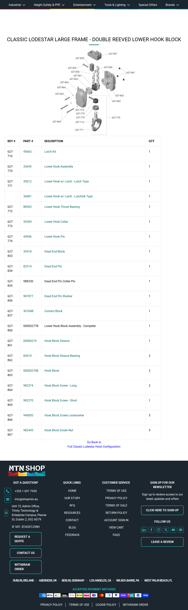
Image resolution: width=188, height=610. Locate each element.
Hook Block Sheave (56, 341)
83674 (27, 356)
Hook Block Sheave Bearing (62, 356)
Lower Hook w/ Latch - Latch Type (66, 181)
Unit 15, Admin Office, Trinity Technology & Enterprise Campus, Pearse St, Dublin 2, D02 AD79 (29, 512)
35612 (27, 181)
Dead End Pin (53, 266)
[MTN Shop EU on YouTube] (173, 530)
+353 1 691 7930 (26, 491)
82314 (27, 266)
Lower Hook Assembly (58, 166)
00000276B (30, 370)
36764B (28, 311)
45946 (27, 236)
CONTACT (72, 520)
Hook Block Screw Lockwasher (64, 415)
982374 (28, 385)
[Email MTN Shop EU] (181, 530)
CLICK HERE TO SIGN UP (162, 510)
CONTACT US (26, 553)
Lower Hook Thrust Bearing (62, 207)
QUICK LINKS (72, 482)
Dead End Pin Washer (58, 296)
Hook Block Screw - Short (60, 400)
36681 (27, 196)
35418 (27, 251)
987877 (28, 296)
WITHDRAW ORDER (22, 567)
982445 (28, 430)
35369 (27, 221)
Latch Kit (50, 151)
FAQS (116, 535)
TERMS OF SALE (116, 505)
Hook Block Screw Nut (58, 430)
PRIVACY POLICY (116, 498)
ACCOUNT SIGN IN (116, 520)
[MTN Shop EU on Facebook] (151, 530)
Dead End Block (54, 251)
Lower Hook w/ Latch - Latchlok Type (68, 196)
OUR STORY (72, 498)
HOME (72, 490)
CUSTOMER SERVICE (116, 482)
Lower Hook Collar (56, 221)
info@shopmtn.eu (26, 499)
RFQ (72, 505)
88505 (27, 207)
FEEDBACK (72, 535)
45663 (27, 151)
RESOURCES (72, 513)
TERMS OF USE (116, 490)
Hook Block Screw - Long (60, 385)
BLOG (72, 527)
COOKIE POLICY (106, 605)
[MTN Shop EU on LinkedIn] (144, 530)
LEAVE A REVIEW (162, 542)
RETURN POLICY (116, 513)
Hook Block (51, 370)
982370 (28, 400)
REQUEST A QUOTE (22, 539)
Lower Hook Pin (54, 236)
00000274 (30, 341)
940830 (28, 415)
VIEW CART (116, 527)
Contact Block (53, 311)
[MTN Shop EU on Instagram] (159, 530)
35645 (27, 166)
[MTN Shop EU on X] (166, 530)
